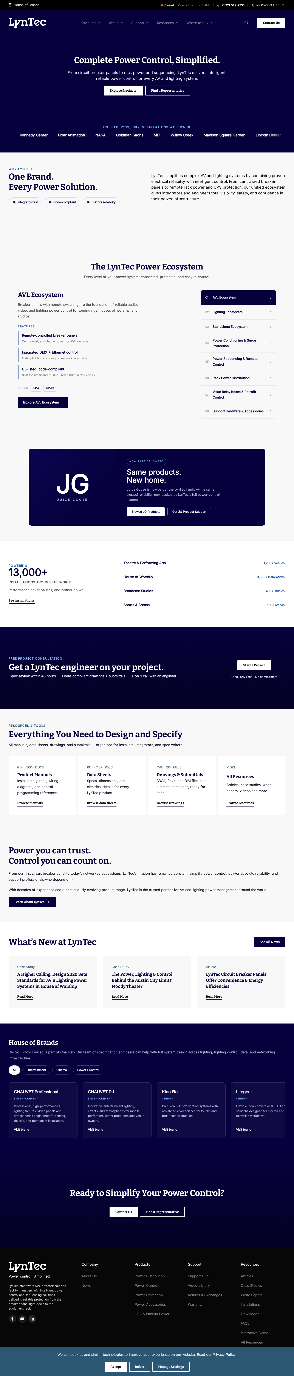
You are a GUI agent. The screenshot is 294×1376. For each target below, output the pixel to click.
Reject (139, 1367)
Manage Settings (171, 1367)
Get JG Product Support (189, 511)
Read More (25, 997)
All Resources (252, 1342)
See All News (270, 942)
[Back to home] (27, 22)
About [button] (114, 23)
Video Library (199, 1285)
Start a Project (254, 665)
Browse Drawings (170, 803)
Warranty (195, 1304)
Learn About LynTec (29, 902)
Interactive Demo (254, 1333)
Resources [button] (165, 23)
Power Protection (149, 1295)
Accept (115, 1367)
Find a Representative (167, 90)
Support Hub (198, 1276)
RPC (36, 387)
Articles (247, 1276)
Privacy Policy (224, 1354)
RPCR (50, 387)
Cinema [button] (61, 1070)
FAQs (245, 1323)
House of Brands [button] (26, 5)
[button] (246, 22)
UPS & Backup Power (152, 1314)
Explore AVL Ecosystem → (43, 402)
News (86, 1285)
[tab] (238, 297)
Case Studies (251, 1285)
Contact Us (271, 23)
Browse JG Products (146, 511)
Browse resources (240, 803)
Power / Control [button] (88, 1070)
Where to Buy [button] (197, 23)
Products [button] (89, 23)
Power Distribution (150, 1276)
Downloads (250, 1314)
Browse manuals (30, 803)
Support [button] (137, 23)
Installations (250, 1304)
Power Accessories (150, 1304)
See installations (21, 600)
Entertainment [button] (36, 1070)
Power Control (146, 1285)
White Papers (251, 1295)
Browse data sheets (101, 803)
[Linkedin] (32, 1319)
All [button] (14, 1070)
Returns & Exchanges (205, 1295)
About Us (89, 1276)
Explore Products (123, 90)
